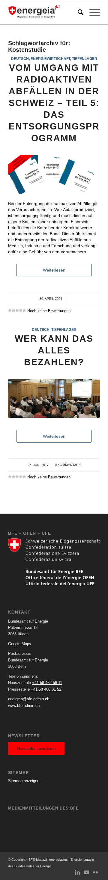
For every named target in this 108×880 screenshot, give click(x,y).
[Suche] (77, 12)
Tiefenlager (84, 59)
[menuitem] (77, 12)
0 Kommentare (68, 465)
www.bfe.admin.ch (24, 705)
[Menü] (91, 12)
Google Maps (19, 644)
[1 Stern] (10, 310)
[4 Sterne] (20, 310)
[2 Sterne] (13, 310)
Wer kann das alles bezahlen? (54, 350)
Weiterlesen (54, 270)
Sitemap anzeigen (23, 781)
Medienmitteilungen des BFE (43, 808)
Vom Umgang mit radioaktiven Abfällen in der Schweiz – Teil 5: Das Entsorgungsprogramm (54, 103)
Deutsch (20, 59)
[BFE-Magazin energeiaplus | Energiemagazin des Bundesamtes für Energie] (45, 12)
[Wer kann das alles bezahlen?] (54, 398)
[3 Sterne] (17, 310)
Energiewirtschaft (50, 59)
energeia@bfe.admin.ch (28, 699)
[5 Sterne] (24, 310)
